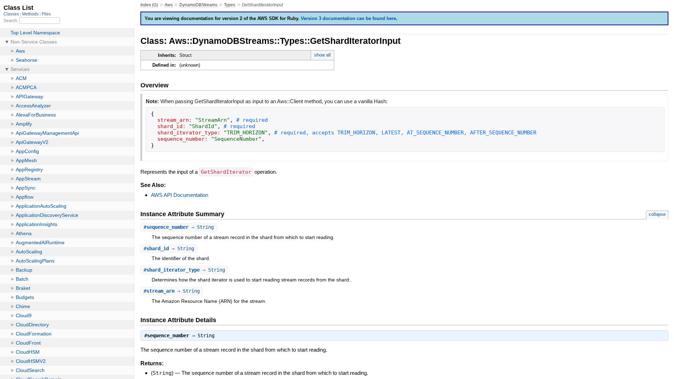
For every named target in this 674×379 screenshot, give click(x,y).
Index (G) (149, 4)
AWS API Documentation (179, 195)
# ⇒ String (179, 227)
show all (322, 55)
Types (229, 4)
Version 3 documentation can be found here (348, 18)
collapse (657, 214)
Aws (169, 4)
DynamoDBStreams (198, 4)
